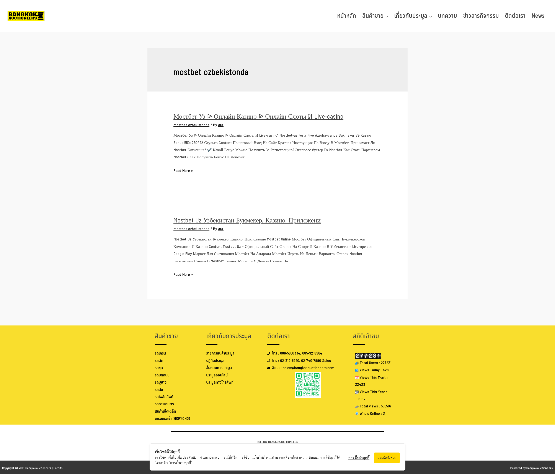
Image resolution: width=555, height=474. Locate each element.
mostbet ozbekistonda (191, 125)
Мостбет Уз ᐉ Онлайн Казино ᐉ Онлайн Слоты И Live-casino (258, 117)
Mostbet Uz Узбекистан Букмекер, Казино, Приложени (247, 221)
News (538, 16)
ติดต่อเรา (515, 16)
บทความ (447, 16)
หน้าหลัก (346, 16)
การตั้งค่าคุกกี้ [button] (358, 458)
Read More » (183, 171)
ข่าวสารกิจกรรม (481, 16)
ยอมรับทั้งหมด (386, 457)
